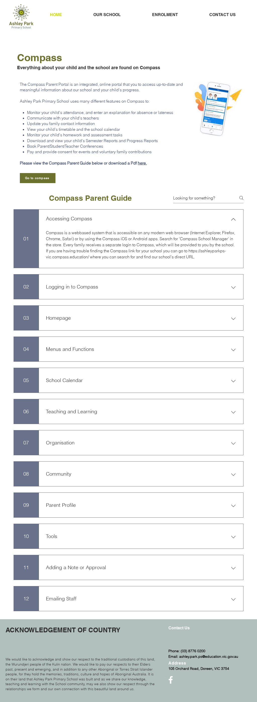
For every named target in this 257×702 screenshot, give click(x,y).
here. (142, 163)
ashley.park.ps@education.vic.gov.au (208, 656)
